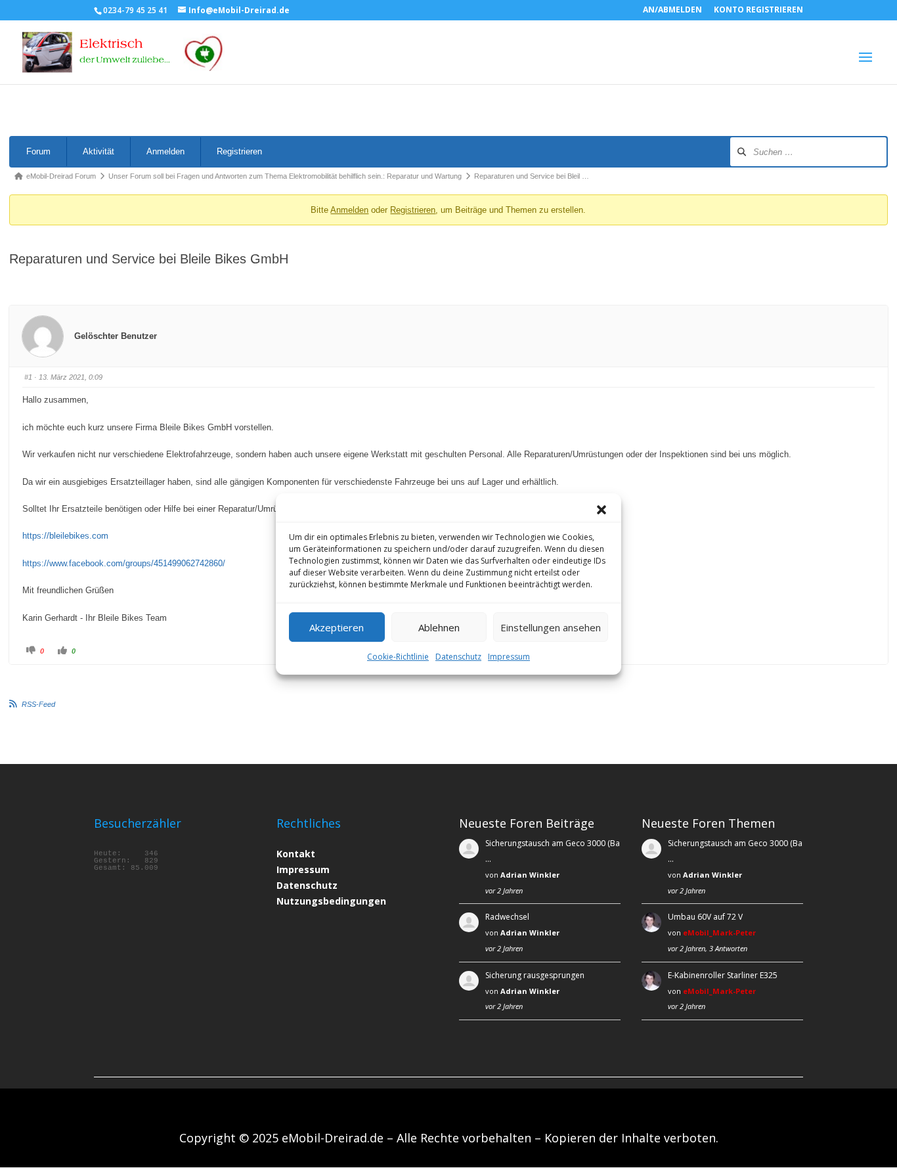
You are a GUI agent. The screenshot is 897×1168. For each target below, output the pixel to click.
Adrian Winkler (529, 875)
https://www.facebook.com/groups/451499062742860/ (123, 563)
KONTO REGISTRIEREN (758, 10)
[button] (601, 509)
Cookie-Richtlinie (398, 656)
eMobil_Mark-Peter (719, 932)
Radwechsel (507, 916)
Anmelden (165, 151)
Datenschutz (458, 656)
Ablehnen (439, 627)
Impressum (509, 656)
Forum (38, 151)
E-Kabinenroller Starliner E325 (722, 975)
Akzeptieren (336, 627)
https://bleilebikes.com (65, 536)
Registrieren (239, 151)
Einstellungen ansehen (550, 627)
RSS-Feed (38, 704)
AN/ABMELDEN (672, 10)
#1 (28, 377)
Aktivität (98, 151)
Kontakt (295, 853)
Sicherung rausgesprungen (534, 975)
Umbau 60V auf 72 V (705, 916)
